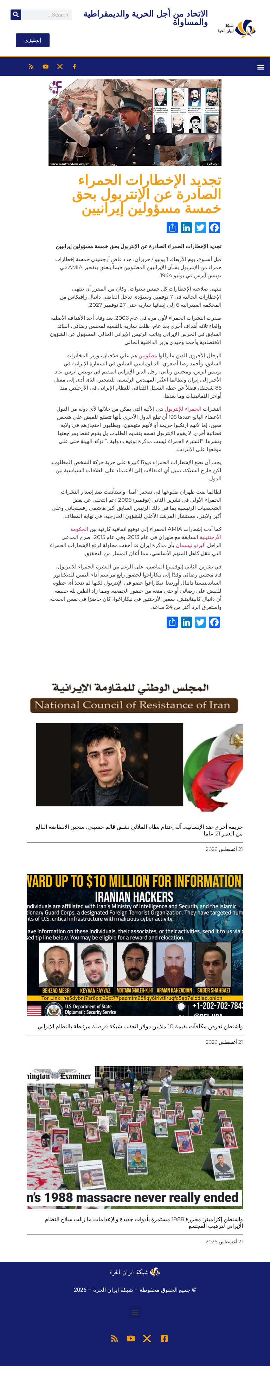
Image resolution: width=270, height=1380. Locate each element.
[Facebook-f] (74, 66)
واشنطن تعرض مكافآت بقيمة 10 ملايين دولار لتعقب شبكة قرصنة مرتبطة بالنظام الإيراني (140, 1026)
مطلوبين (148, 355)
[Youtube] (45, 66)
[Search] (16, 14)
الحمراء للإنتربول (183, 408)
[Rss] (31, 66)
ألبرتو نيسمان (191, 545)
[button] (260, 66)
